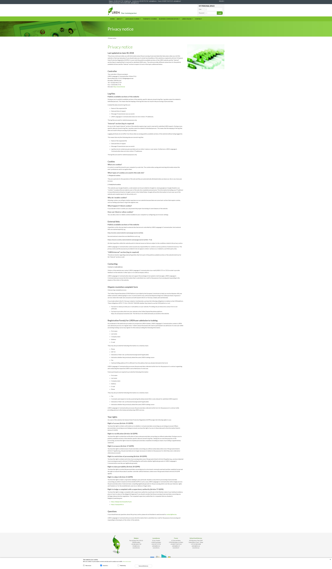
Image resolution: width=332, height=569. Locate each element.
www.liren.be (136, 547)
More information (127, 561)
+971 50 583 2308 (125, 3)
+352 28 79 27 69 (143, 1)
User (200, 9)
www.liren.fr (176, 547)
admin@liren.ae (135, 3)
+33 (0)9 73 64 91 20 (167, 1)
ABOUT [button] (119, 19)
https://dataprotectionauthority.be (121, 501)
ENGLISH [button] (221, 1)
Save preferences (143, 566)
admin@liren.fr (177, 1)
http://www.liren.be (119, 86)
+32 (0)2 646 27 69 (118, 1)
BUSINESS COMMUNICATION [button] (169, 19)
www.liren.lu (156, 547)
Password (201, 13)
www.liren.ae (195, 547)
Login (220, 13)
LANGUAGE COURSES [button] (132, 19)
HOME (113, 19)
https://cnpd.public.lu (117, 504)
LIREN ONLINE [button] (187, 19)
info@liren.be (127, 1)
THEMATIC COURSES (150, 19)
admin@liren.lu (153, 1)
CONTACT (198, 19)
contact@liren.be (171, 514)
